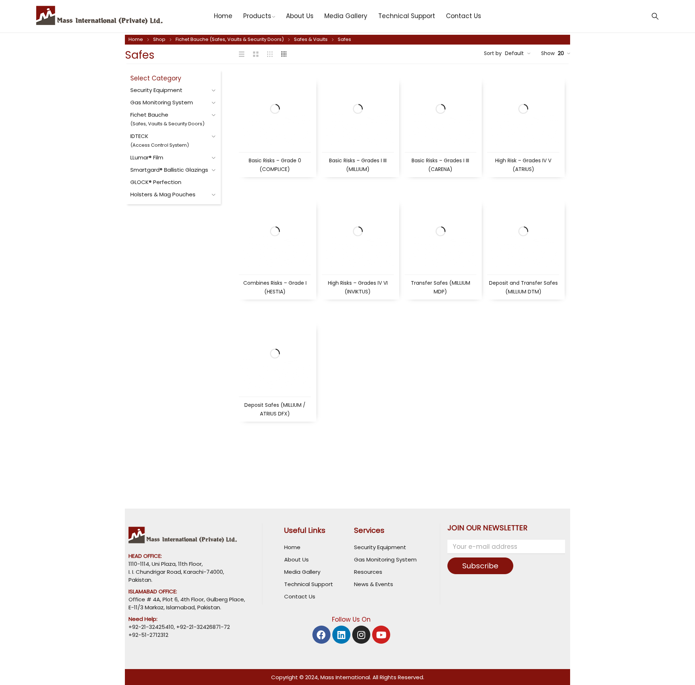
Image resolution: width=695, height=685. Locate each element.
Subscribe (480, 566)
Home (136, 39)
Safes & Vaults (311, 39)
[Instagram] (361, 635)
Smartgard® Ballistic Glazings (169, 170)
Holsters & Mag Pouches (162, 194)
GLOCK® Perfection (155, 182)
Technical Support (308, 584)
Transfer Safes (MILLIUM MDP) (440, 287)
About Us (296, 559)
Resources (368, 572)
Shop (159, 39)
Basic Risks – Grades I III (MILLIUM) (358, 165)
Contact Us (299, 596)
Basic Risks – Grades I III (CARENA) (440, 165)
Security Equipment (156, 90)
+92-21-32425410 (151, 627)
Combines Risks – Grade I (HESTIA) (275, 287)
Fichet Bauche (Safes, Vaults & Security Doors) (230, 39)
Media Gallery (302, 572)
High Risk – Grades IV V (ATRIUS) (523, 165)
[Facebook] (321, 635)
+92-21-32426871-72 (202, 627)
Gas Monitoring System (161, 102)
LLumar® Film (146, 157)
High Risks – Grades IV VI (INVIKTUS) (358, 287)
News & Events (373, 584)
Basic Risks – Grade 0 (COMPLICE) (275, 165)
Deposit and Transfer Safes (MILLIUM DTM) (523, 287)
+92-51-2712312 (148, 635)
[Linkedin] (341, 635)
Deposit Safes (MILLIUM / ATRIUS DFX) (275, 409)
